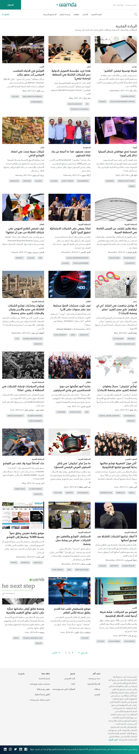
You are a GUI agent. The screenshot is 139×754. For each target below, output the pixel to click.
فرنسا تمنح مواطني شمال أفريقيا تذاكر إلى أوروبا (117, 153)
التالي (54, 653)
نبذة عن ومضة (131, 5)
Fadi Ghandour (75, 104)
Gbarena (110, 180)
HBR (40, 257)
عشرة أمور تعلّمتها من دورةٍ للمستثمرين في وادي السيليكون (72, 388)
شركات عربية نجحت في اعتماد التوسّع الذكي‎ (27, 153)
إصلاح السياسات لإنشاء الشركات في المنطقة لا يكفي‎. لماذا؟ (23, 388)
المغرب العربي (131, 459)
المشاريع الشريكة (49, 14)
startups (38, 494)
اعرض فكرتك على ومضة (40, 700)
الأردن (42, 66)
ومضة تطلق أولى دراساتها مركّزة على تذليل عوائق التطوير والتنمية (25, 610)
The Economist (35, 420)
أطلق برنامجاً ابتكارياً (42, 694)
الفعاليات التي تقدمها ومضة (64, 689)
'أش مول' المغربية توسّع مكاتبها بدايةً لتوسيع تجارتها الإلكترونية (118, 464)
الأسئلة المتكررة (94, 684)
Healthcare (114, 257)
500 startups (75, 412)
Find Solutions (81, 569)
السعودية (87, 147)
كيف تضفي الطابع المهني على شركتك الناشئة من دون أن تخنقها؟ (25, 230)
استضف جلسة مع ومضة (40, 684)
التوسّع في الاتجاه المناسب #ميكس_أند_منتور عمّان (28, 72)
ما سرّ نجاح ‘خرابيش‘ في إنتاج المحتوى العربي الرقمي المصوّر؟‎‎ (72, 464)
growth (19, 257)
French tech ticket (126, 180)
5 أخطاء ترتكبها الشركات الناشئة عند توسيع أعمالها (117, 538)
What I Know (67, 180)
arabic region (128, 565)
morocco (120, 492)
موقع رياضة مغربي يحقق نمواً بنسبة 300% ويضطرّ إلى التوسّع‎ (25, 534)
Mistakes (114, 565)
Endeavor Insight (15, 415)
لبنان (89, 66)
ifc (87, 104)
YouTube (57, 492)
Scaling (102, 101)
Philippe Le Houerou (79, 109)
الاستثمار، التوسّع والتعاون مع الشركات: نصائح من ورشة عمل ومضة (73, 540)
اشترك (10, 5)
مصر (135, 301)
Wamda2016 (129, 257)
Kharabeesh (83, 180)
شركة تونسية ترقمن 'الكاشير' (120, 70)
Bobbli (132, 186)
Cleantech (130, 263)
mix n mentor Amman (32, 96)
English (5, 14)
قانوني (97, 694)
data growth (60, 334)
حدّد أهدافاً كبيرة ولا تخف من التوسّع (23, 463)
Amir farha (20, 488)
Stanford (61, 412)
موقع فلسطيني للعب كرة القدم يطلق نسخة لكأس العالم (72, 610)
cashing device (128, 96)
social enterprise (80, 263)
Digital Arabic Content (109, 415)
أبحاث (73, 684)
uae (17, 338)
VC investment (35, 488)
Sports (14, 562)
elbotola (38, 562)
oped (73, 334)
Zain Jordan (57, 569)
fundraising (36, 101)
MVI (86, 412)
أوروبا (135, 147)
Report (39, 643)
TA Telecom (118, 338)
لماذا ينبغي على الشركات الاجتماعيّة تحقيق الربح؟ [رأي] (70, 230)
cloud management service (122, 101)
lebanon (27, 180)
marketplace (106, 492)
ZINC (69, 569)
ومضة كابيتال (65, 14)
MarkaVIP (14, 180)
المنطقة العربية (131, 224)
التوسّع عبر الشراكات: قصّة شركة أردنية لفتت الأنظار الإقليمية (118, 613)
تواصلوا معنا (118, 5)
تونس (134, 66)
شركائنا (97, 689)
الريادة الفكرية (96, 14)
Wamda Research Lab (125, 343)
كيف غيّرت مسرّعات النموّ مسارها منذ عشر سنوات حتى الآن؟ (72, 307)
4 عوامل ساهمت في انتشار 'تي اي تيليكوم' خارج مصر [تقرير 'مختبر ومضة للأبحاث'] (116, 309)
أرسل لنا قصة (44, 678)
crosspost (84, 334)
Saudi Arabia (114, 641)
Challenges (129, 641)
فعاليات (76, 14)
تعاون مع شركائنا (43, 689)
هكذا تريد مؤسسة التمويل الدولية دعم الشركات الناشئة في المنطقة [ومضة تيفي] (71, 74)
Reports (131, 338)
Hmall (132, 492)
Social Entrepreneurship (77, 257)
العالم (42, 224)
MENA (16, 638)
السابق (84, 653)
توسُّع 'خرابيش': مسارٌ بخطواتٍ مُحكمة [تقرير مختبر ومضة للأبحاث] (117, 388)
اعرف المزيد (113, 739)
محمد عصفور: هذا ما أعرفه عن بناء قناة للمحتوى (71, 153)
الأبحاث (85, 14)
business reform (35, 415)
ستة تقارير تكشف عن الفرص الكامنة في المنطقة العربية (117, 230)
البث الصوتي (69, 678)
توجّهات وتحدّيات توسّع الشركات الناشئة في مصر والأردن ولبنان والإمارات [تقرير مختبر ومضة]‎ (26, 309)
